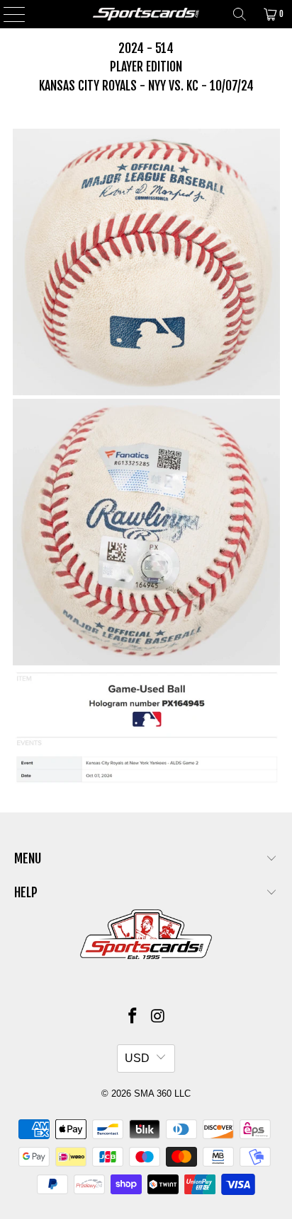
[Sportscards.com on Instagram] (158, 1017)
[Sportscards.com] (146, 14)
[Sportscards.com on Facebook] (132, 1017)
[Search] (239, 14)
